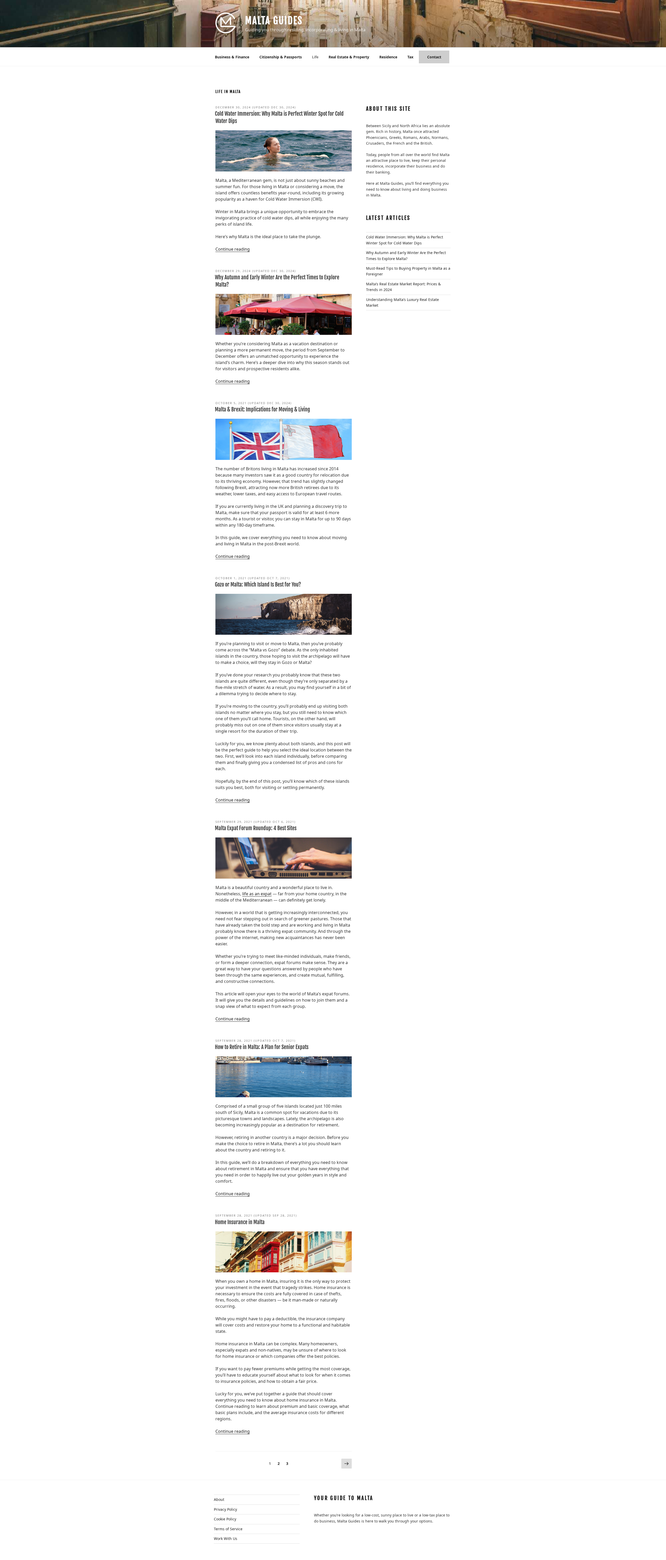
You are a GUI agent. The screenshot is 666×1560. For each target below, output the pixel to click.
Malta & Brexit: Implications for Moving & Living (262, 409)
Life (315, 56)
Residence (388, 56)
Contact (434, 56)
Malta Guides (274, 21)
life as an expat (257, 894)
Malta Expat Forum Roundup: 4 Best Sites (256, 828)
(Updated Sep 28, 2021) (256, 1215)
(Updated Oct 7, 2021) (252, 578)
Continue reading (232, 249)
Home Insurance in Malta (240, 1222)
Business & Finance (232, 56)
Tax (410, 56)
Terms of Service (228, 1528)
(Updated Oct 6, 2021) (255, 822)
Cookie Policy (225, 1518)
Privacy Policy (225, 1509)
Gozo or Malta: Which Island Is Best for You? (258, 584)
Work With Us (225, 1538)
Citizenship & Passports (280, 56)
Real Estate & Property (349, 56)
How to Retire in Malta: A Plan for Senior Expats (262, 1047)
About (219, 1499)
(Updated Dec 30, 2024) (255, 107)
